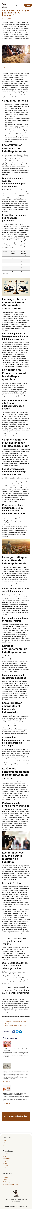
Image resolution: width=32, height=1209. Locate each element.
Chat (4, 1143)
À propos (5, 1177)
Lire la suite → (7, 1059)
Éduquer (5, 1163)
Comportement (7, 1161)
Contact (5, 1179)
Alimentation (6, 1158)
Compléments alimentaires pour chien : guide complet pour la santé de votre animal (14, 1094)
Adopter (5, 1156)
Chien (4, 1140)
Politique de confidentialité (10, 1184)
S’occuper (5, 1165)
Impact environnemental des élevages (16, 1025)
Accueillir (5, 1154)
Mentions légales (7, 1182)
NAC (4, 1145)
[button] (16, 5)
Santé (4, 1168)
